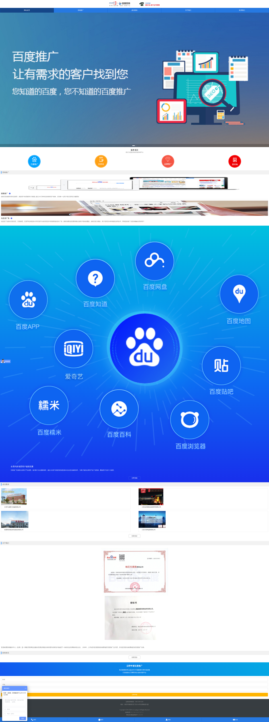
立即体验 (134, 478)
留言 (101, 719)
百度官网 (140, 715)
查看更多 (134, 536)
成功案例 (134, 10)
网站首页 (27, 10)
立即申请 (134, 694)
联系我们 (242, 10)
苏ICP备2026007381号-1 (137, 712)
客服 (169, 719)
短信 (236, 719)
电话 (34, 719)
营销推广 (81, 10)
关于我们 (188, 10)
